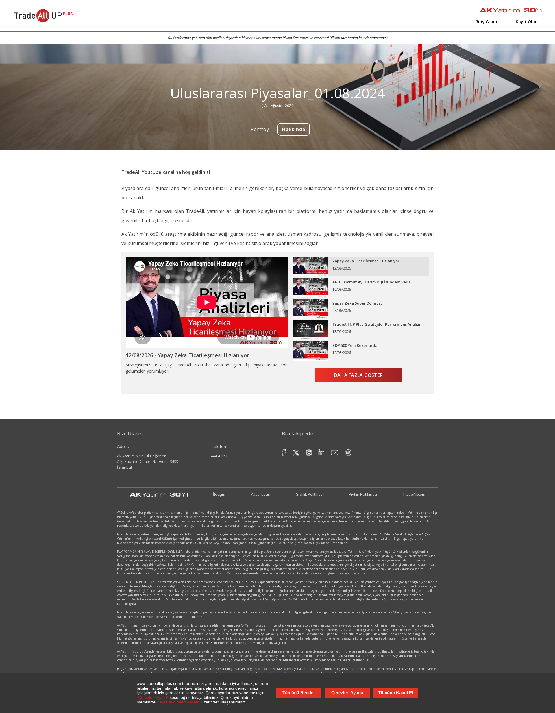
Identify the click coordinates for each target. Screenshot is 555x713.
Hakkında (294, 129)
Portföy (260, 129)
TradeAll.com (414, 494)
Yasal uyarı (260, 494)
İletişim (219, 494)
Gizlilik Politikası (309, 494)
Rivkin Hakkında (363, 494)
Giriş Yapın (486, 21)
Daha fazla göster (358, 375)
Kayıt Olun (527, 21)
